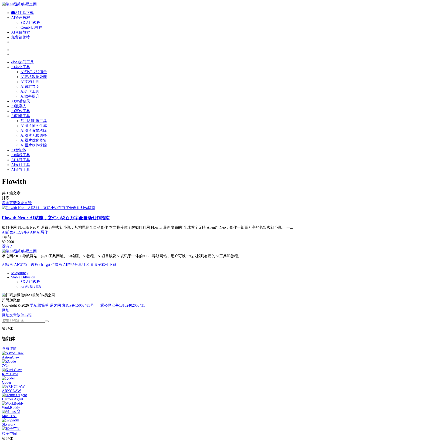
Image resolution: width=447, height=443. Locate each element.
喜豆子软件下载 (103, 265)
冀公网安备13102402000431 (122, 305)
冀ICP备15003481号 (78, 305)
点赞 (28, 203)
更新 (13, 203)
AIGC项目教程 (26, 265)
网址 (5, 315)
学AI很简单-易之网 (45, 305)
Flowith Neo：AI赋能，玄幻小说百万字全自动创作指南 (56, 217)
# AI (30, 232)
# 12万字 (20, 232)
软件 (20, 315)
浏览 (20, 203)
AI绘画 (7, 265)
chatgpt (44, 265)
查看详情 (9, 348)
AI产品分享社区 (76, 265)
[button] (5, 310)
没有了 (7, 246)
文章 (13, 315)
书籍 (28, 315)
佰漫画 (56, 265)
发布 (5, 203)
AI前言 (7, 232)
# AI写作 (41, 232)
